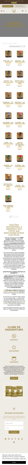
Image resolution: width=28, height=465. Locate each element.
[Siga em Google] (18, 439)
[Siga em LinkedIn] (22, 439)
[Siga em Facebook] (15, 439)
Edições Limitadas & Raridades (11, 291)
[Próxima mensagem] (26, 2)
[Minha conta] (25, 11)
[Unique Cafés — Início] (14, 11)
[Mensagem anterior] (1, 2)
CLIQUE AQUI (14, 2)
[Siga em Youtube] (5, 439)
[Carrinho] (22, 11)
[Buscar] (3, 11)
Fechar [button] (14, 462)
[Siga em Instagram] (8, 439)
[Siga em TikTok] (12, 439)
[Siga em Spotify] (14, 442)
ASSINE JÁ (14, 378)
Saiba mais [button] (23, 458)
